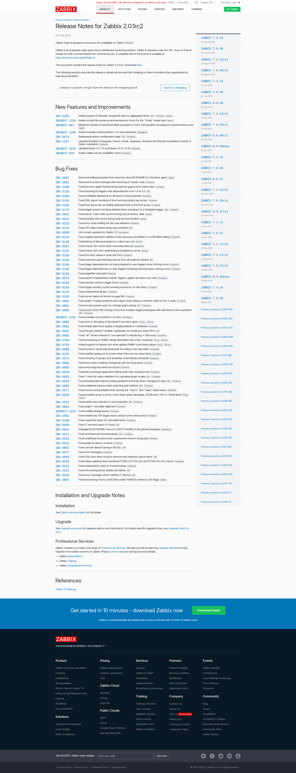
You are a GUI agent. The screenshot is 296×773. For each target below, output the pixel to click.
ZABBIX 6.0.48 (212, 102)
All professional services (149, 688)
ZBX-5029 (62, 381)
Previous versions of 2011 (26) (216, 446)
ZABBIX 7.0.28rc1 (214, 200)
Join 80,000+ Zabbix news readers (75, 755)
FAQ (102, 678)
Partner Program (178, 667)
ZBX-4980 (62, 322)
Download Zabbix (208, 610)
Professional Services (113, 547)
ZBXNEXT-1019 (66, 148)
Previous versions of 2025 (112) (217, 318)
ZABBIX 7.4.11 (212, 222)
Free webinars (210, 683)
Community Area (212, 729)
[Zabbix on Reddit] (220, 756)
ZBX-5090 (62, 310)
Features (60, 673)
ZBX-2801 (62, 182)
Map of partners (178, 683)
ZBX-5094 (62, 177)
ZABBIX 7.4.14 (212, 37)
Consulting (142, 678)
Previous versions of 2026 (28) (217, 309)
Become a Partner (179, 673)
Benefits (104, 692)
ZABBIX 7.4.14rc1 (214, 59)
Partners (175, 661)
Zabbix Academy (145, 729)
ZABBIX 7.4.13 (212, 81)
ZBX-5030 (62, 424)
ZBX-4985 (62, 367)
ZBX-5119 (62, 291)
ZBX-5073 (62, 278)
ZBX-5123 (62, 250)
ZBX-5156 (62, 255)
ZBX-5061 (62, 246)
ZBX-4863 (62, 301)
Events (208, 661)
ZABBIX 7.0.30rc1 (214, 70)
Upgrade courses (145, 713)
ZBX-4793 (62, 340)
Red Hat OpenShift (110, 733)
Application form (178, 688)
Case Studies (63, 729)
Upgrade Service (168, 547)
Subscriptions (74, 556)
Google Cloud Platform (112, 727)
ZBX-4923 (62, 470)
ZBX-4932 (62, 415)
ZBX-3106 (62, 420)
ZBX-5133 (62, 223)
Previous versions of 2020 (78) (217, 364)
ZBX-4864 (62, 406)
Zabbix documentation (73, 512)
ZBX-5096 (62, 363)
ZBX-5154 (62, 205)
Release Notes (81, 20)
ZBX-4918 (62, 461)
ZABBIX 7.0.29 (212, 92)
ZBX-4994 (62, 457)
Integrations (62, 678)
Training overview (146, 703)
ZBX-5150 (62, 116)
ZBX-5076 (62, 395)
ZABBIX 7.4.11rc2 (214, 244)
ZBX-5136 (62, 200)
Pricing (105, 661)
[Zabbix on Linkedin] (229, 756)
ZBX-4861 (62, 305)
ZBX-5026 (62, 475)
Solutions (62, 717)
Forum (206, 708)
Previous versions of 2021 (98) (216, 355)
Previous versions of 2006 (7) (216, 492)
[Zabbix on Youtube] (238, 756)
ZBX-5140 (62, 260)
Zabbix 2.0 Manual (66, 589)
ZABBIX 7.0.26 (212, 298)
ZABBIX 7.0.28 (212, 168)
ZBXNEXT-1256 (66, 132)
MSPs (171, 2)
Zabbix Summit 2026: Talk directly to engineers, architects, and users (131, 2)
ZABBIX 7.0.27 (212, 233)
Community (182, 2)
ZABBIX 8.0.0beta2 (215, 146)
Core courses (143, 708)
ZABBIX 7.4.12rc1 (214, 189)
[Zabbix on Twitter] (203, 756)
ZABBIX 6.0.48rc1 (214, 135)
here (139, 64)
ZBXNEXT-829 (65, 153)
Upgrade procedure (71, 528)
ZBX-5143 (62, 237)
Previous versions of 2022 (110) (217, 346)
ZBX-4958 (62, 385)
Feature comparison (111, 673)
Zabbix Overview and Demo (71, 667)
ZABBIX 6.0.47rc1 (214, 211)
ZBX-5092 (62, 331)
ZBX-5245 (62, 353)
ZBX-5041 (62, 429)
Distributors (175, 678)
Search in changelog (175, 87)
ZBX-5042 (62, 214)
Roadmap (61, 703)
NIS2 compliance (65, 734)
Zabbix (66, 9)
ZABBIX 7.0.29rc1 (214, 124)
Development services (79, 565)
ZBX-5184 (62, 196)
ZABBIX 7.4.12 (212, 157)
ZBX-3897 (62, 479)
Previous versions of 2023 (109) (217, 337)
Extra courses (143, 719)
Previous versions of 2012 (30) (216, 437)
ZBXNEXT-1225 (66, 411)
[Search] (196, 2)
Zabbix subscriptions (111, 667)
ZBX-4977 (62, 452)
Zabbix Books (210, 734)
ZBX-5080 (62, 349)
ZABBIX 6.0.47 (212, 179)
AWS (103, 717)
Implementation (144, 683)
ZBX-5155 (62, 191)
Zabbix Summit (211, 667)
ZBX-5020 (62, 438)
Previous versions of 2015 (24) (216, 410)
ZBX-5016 (62, 443)
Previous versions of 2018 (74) (216, 382)
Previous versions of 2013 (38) (216, 428)
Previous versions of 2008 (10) (216, 474)
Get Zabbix (232, 9)
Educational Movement (215, 724)
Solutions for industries (68, 724)
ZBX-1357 (62, 141)
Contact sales (117, 551)
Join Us (180, 713)
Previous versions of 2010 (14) (216, 456)
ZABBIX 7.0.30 (212, 48)
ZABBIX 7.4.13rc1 (214, 113)
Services (142, 661)
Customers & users (179, 724)
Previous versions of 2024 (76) (217, 327)
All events (208, 688)
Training (71, 560)
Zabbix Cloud (109, 685)
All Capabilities (63, 683)
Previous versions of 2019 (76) (216, 373)
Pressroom (175, 719)
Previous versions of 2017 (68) (216, 392)
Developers (209, 713)
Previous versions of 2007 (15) (216, 483)
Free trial (105, 703)
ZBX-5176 (62, 209)
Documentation (64, 708)
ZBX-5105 (62, 296)
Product (68, 20)
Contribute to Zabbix (214, 719)
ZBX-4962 (62, 447)
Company (176, 696)
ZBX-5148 (62, 241)
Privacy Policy (81, 767)
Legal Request (118, 767)
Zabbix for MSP (144, 673)
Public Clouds (109, 710)
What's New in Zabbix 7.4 (70, 688)
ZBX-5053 (62, 376)
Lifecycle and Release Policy (72, 693)
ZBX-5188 (62, 187)
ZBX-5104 (62, 282)
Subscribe (162, 755)
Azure (103, 722)
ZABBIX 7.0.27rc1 (214, 265)
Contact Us (175, 703)
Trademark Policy (179, 729)
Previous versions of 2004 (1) (216, 502)
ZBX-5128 (62, 273)
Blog (205, 703)
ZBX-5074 (62, 136)
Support (140, 667)
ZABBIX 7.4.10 (212, 287)
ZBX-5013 (62, 466)
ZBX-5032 (62, 402)
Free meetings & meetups (217, 678)
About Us (174, 708)
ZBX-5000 (62, 335)
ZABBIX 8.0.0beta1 (215, 276)
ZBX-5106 (62, 264)
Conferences (210, 673)
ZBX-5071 (62, 390)
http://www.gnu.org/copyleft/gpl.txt (75, 57)
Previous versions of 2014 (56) (216, 419)
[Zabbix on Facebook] (212, 756)
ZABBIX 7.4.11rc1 (214, 254)
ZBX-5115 (62, 228)
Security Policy (64, 767)
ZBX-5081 (62, 326)
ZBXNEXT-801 (65, 125)
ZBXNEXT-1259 (66, 120)
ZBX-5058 (62, 232)
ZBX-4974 (62, 358)
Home (59, 20)
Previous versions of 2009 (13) (216, 465)
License (60, 698)
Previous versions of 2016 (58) (216, 401)
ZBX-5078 (62, 372)
